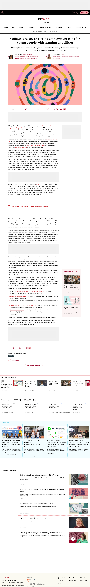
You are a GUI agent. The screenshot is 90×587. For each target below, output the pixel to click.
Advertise (71, 582)
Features (32, 27)
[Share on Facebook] (51, 109)
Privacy (59, 582)
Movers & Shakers (45, 27)
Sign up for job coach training (19, 296)
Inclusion (11, 355)
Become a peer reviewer (17, 310)
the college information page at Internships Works (29, 291)
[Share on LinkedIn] (57, 109)
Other (69, 27)
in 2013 (38, 184)
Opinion (22, 27)
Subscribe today (83, 580)
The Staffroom (53, 31)
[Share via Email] (61, 109)
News (6, 27)
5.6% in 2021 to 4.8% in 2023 (35, 145)
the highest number (21, 147)
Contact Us (60, 580)
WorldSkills (59, 27)
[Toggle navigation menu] (2, 12)
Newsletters (83, 582)
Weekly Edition (81, 27)
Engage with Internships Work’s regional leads (23, 305)
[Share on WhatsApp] (47, 109)
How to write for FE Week (40, 31)
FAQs (59, 583)
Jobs (13, 27)
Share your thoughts (33, 365)
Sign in (75, 12)
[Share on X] (54, 109)
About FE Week (72, 580)
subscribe (84, 12)
